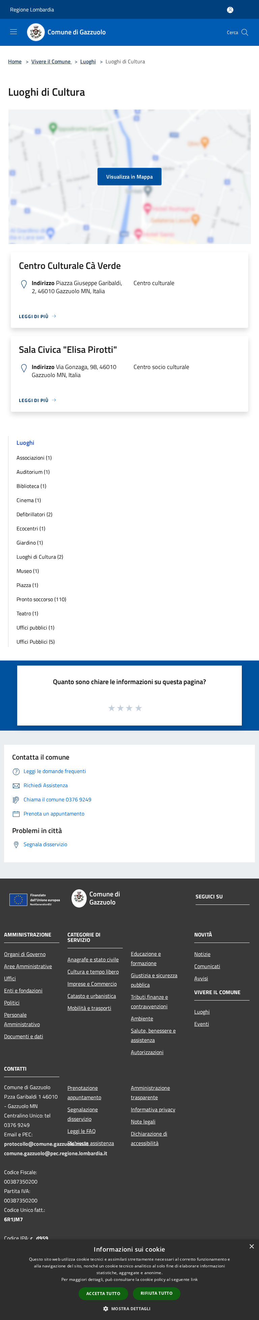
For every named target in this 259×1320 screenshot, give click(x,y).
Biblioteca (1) (31, 486)
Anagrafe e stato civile (93, 959)
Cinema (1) (29, 500)
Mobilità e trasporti (89, 1008)
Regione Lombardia (32, 9)
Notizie (202, 954)
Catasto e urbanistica (91, 996)
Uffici (10, 978)
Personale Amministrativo (22, 1019)
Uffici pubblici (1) (35, 627)
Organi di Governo (25, 954)
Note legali (143, 1121)
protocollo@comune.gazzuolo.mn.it (46, 1144)
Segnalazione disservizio (82, 1114)
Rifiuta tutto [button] (157, 1293)
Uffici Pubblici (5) (36, 642)
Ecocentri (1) (31, 528)
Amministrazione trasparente (150, 1092)
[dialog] (129, 1279)
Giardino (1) (30, 543)
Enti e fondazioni (23, 990)
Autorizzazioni (147, 1052)
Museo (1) (28, 571)
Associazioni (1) (34, 458)
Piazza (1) (27, 585)
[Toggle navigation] (13, 32)
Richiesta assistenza (90, 1143)
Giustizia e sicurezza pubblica (154, 980)
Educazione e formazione (146, 958)
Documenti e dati (23, 1036)
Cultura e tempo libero (93, 972)
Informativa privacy (153, 1109)
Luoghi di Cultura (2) (40, 557)
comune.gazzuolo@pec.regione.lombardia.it (55, 1153)
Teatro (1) (27, 613)
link (194, 1279)
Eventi (201, 1024)
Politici (12, 1003)
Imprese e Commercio (92, 984)
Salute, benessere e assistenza (153, 1035)
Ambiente (142, 1018)
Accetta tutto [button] (103, 1293)
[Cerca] (245, 32)
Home (15, 61)
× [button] (251, 1246)
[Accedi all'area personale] (230, 10)
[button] (129, 1308)
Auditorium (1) (33, 472)
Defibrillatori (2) (34, 514)
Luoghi (88, 61)
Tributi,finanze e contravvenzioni (149, 1001)
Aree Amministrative (28, 966)
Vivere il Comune (51, 61)
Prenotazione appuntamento (84, 1092)
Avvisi (201, 978)
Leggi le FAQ (81, 1131)
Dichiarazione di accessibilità (149, 1138)
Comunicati (207, 966)
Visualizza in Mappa (129, 177)
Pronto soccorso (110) (41, 599)
